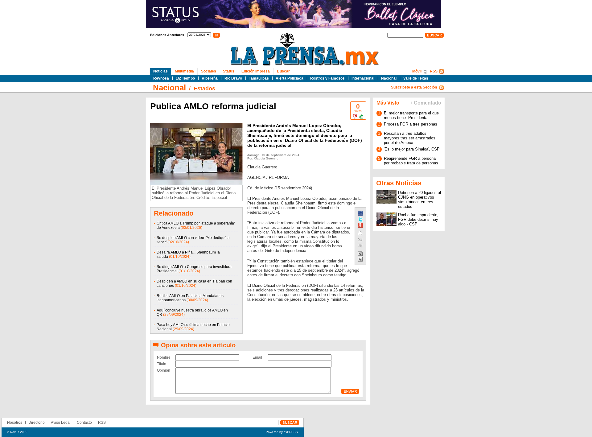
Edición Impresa (255, 71)
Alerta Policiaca (289, 78)
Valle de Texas (415, 78)
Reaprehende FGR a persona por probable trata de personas (411, 160)
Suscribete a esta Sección (414, 87)
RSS (434, 71)
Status (228, 71)
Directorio (36, 422)
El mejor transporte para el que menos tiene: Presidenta (411, 115)
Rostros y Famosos (327, 78)
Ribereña (210, 78)
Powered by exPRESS (282, 432)
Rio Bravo (233, 78)
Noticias (160, 71)
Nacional (389, 78)
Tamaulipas (259, 78)
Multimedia (184, 71)
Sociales (208, 71)
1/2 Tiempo (185, 78)
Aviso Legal (61, 422)
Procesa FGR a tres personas (410, 124)
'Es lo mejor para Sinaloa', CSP (412, 149)
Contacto (84, 422)
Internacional (363, 78)
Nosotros (14, 422)
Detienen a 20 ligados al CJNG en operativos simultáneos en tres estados (419, 199)
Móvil (416, 71)
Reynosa (161, 78)
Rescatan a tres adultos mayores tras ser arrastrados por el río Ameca (409, 138)
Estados (204, 88)
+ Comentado (425, 102)
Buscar (283, 71)
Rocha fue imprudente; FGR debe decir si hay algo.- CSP (418, 219)
